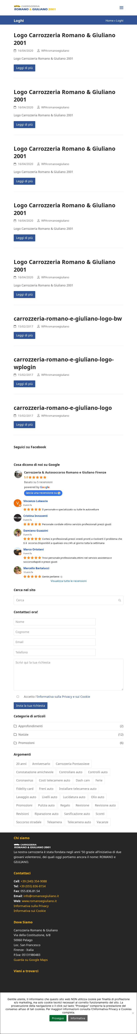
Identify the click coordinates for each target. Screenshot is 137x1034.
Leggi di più (24, 68)
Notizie (23, 734)
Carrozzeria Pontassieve (72, 764)
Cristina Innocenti (35, 516)
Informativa (78, 1018)
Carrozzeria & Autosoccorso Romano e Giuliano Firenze (65, 472)
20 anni (21, 764)
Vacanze (102, 822)
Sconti (100, 814)
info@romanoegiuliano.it (41, 896)
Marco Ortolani (33, 549)
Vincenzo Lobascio (35, 501)
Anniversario (41, 764)
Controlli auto (98, 772)
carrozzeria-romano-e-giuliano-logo (63, 408)
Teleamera (54, 822)
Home (109, 20)
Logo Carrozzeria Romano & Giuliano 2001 (64, 39)
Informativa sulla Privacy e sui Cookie (63, 697)
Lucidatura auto (74, 797)
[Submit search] (119, 600)
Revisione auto (105, 805)
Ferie (99, 780)
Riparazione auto (46, 814)
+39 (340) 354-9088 (34, 881)
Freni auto (46, 789)
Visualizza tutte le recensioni (69, 581)
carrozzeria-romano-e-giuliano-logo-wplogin (64, 363)
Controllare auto (70, 772)
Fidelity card (24, 789)
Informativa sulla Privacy (31, 906)
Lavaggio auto (26, 797)
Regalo (65, 805)
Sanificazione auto (77, 814)
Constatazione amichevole (34, 772)
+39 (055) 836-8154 (33, 886)
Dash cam (83, 780)
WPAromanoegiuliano (55, 50)
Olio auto (97, 797)
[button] (121, 7)
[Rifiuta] (132, 1013)
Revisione (82, 805)
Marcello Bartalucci (36, 568)
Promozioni (26, 743)
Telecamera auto (79, 822)
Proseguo (58, 1018)
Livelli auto (49, 797)
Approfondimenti (30, 726)
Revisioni (22, 814)
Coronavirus (24, 780)
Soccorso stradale (28, 822)
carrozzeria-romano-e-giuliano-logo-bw (68, 318)
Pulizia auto (46, 805)
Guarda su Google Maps (31, 960)
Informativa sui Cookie (30, 911)
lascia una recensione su (41, 493)
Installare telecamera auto (78, 789)
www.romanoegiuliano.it (39, 901)
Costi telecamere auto (54, 780)
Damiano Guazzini (35, 530)
